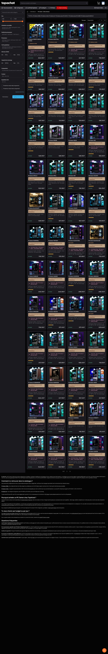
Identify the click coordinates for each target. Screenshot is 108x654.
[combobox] (104, 3)
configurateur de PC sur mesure (8, 505)
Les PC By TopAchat (32, 8)
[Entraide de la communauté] (104, 650)
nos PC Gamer (53, 507)
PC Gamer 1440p (45, 16)
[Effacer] (22, 12)
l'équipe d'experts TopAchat (26, 499)
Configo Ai (43, 8)
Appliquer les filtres (18, 97)
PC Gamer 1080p (37, 16)
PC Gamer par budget (10, 513)
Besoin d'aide (99, 8)
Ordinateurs (33, 11)
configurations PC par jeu (77, 513)
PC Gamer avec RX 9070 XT (87, 16)
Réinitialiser (5, 97)
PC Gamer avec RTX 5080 (75, 16)
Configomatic (19, 8)
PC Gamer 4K (52, 16)
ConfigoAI (72, 537)
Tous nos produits (8, 8)
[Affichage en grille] (104, 20)
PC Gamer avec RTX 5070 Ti (62, 16)
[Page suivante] (67, 471)
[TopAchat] (8, 3)
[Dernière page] (70, 471)
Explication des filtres (20, 91)
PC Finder (52, 8)
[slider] (3, 21)
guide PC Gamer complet (44, 517)
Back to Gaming (63, 8)
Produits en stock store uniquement (11, 88)
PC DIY (95, 523)
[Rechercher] (86, 3)
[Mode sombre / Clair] (105, 7)
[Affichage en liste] (101, 20)
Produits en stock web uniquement (11, 85)
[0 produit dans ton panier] (98, 3)
